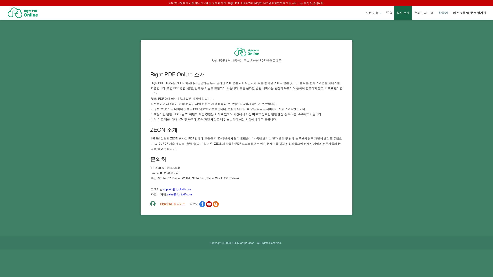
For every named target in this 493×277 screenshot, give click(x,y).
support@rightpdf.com (177, 189)
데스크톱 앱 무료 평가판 (469, 12)
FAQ (389, 12)
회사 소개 (403, 12)
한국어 (443, 12)
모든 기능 (372, 12)
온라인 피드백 (423, 12)
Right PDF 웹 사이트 (172, 204)
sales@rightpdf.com (179, 194)
